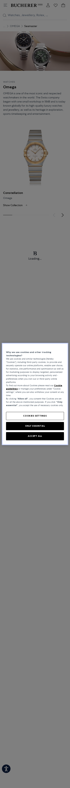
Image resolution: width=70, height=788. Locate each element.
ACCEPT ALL (35, 436)
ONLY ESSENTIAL (35, 426)
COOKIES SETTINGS (35, 415)
